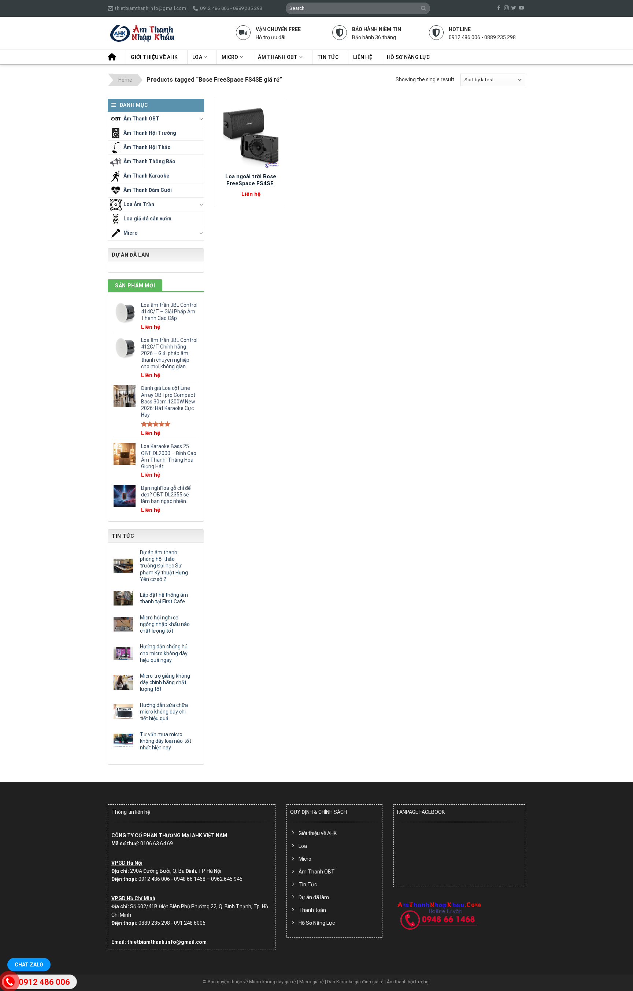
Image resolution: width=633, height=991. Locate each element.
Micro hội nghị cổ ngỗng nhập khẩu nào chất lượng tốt (165, 624)
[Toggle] (201, 119)
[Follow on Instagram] (506, 8)
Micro (230, 57)
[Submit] (424, 8)
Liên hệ (362, 57)
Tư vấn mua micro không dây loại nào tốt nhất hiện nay (165, 740)
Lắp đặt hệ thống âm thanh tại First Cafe (164, 598)
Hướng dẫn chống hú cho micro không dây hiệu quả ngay (164, 653)
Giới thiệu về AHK (154, 57)
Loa (197, 57)
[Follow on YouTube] (521, 8)
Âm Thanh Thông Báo (149, 161)
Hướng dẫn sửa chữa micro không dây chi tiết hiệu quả (164, 711)
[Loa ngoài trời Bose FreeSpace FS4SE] (251, 136)
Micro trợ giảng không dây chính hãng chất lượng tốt (165, 682)
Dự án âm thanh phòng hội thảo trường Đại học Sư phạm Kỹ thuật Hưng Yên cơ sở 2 (164, 565)
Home (125, 80)
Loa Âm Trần (138, 204)
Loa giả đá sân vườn (147, 218)
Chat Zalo (29, 965)
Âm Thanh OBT (277, 57)
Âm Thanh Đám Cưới (147, 190)
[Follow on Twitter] (513, 8)
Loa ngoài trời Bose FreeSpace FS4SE (250, 180)
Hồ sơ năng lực (408, 57)
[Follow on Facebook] (498, 8)
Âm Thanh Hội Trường (149, 132)
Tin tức (327, 57)
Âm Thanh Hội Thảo (147, 147)
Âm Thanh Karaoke (146, 175)
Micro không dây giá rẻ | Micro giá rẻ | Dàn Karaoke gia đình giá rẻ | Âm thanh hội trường (339, 981)
